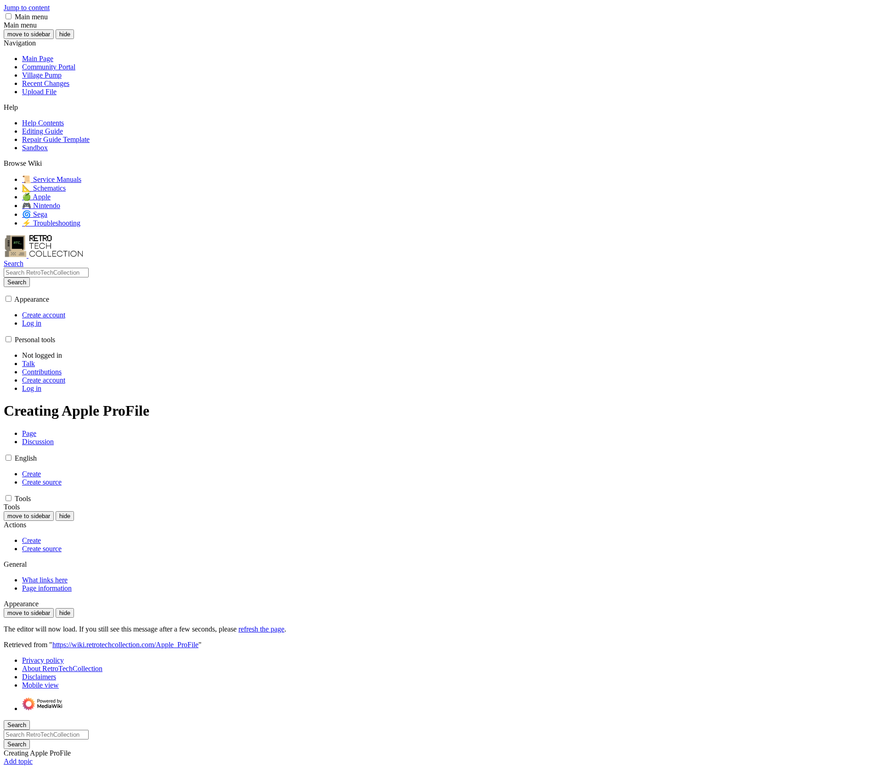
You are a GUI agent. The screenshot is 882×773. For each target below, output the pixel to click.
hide (64, 34)
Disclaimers (39, 677)
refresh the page (261, 629)
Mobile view (40, 685)
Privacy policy (43, 660)
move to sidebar (28, 34)
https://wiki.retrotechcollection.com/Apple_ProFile (125, 645)
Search (16, 282)
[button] (8, 16)
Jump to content (27, 7)
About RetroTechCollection (62, 668)
